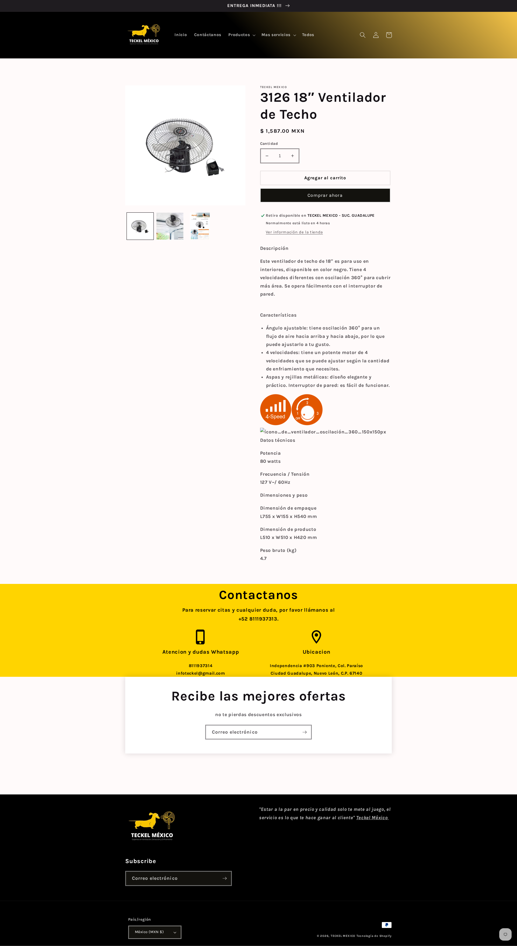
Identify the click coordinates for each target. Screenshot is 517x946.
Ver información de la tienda (294, 232)
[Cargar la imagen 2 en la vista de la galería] (169, 226)
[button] (241, 35)
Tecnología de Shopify (374, 936)
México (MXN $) (149, 932)
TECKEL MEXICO (343, 936)
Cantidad (269, 143)
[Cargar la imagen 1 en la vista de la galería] (140, 226)
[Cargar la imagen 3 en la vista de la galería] (199, 226)
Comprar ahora (325, 195)
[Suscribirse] (304, 732)
